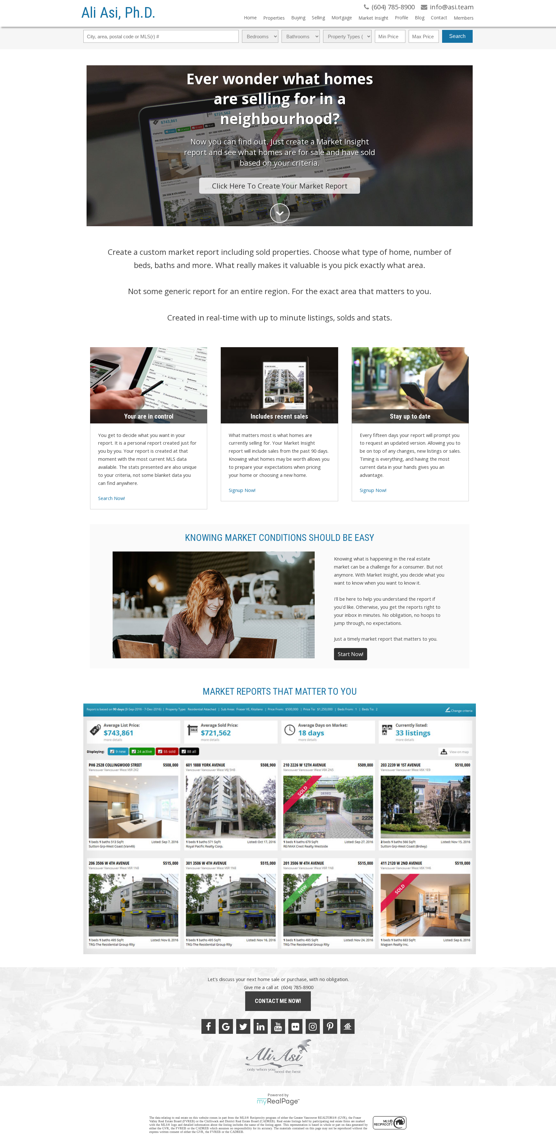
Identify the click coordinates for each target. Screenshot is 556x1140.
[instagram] (313, 1026)
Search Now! (111, 498)
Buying (298, 17)
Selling (318, 17)
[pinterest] (330, 1026)
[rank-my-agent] (347, 1026)
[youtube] (278, 1026)
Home (250, 17)
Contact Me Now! (278, 1000)
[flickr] (295, 1026)
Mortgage (341, 17)
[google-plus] (226, 1026)
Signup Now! (242, 490)
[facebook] (208, 1026)
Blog (419, 17)
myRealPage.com (278, 1101)
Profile (401, 17)
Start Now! (350, 654)
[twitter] (243, 1026)
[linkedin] (261, 1026)
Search (457, 36)
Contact (439, 17)
